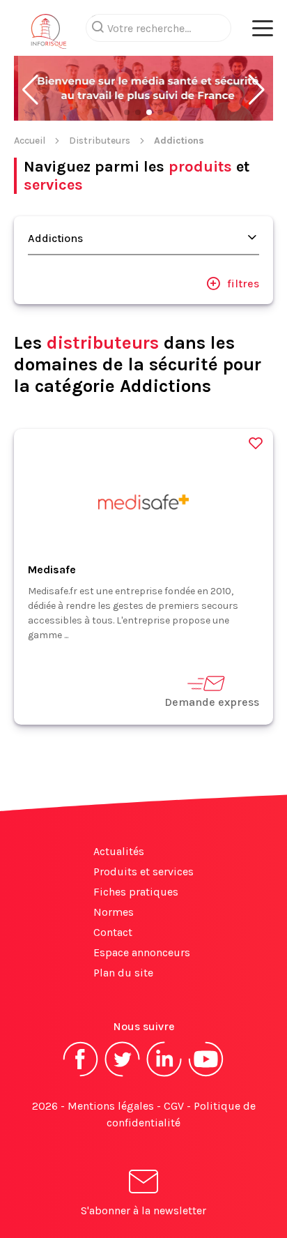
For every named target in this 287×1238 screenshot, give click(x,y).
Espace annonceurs (141, 952)
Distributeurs (99, 140)
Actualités (118, 851)
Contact (112, 932)
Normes (113, 912)
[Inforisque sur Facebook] (80, 1075)
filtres (243, 283)
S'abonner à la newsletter (143, 1210)
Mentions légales (111, 1105)
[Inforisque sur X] (122, 1075)
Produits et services (143, 871)
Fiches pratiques (135, 891)
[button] (30, 90)
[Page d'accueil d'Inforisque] (49, 35)
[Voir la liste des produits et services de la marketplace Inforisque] (143, 89)
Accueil (29, 140)
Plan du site (123, 972)
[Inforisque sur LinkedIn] (164, 1075)
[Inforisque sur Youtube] (206, 1075)
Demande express (211, 702)
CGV (174, 1105)
